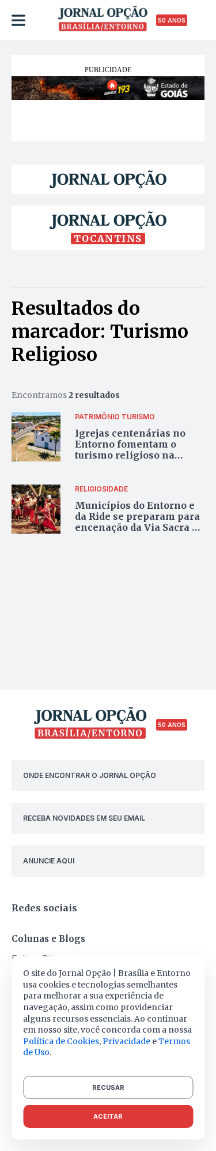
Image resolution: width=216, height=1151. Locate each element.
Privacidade (126, 1041)
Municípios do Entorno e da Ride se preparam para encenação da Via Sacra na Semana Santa (139, 522)
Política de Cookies (61, 1041)
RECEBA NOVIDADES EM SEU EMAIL (84, 818)
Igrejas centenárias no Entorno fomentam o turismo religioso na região (130, 449)
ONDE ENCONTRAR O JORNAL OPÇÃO (89, 775)
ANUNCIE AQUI (48, 860)
